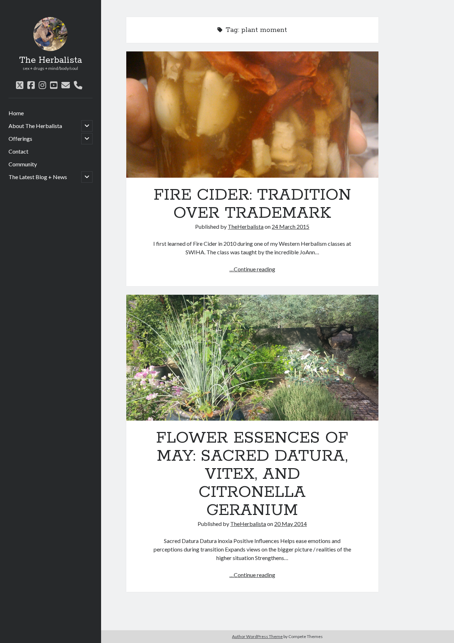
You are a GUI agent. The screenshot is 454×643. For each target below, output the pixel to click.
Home (16, 113)
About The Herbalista (35, 125)
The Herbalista (50, 60)
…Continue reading (252, 269)
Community (23, 164)
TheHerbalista (246, 226)
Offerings (20, 138)
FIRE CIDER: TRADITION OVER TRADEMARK (252, 114)
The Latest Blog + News (38, 176)
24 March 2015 (290, 226)
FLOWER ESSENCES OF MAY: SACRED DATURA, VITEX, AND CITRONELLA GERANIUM (252, 358)
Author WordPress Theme (257, 636)
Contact (18, 151)
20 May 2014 (290, 523)
